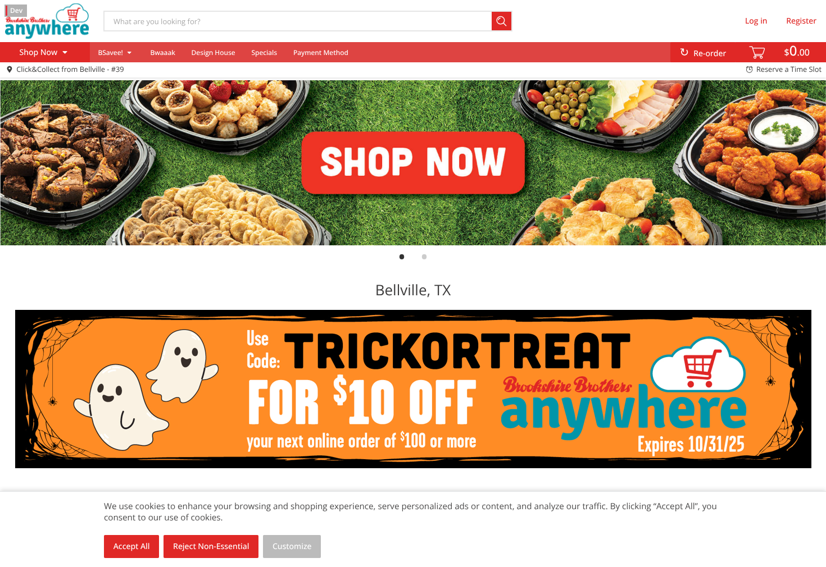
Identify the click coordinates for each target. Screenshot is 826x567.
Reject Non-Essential (211, 546)
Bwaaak (162, 52)
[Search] (502, 21)
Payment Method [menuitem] (320, 52)
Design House (213, 52)
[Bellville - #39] (46, 20)
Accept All (132, 546)
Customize (292, 546)
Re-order (709, 53)
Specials (264, 52)
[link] (413, 162)
